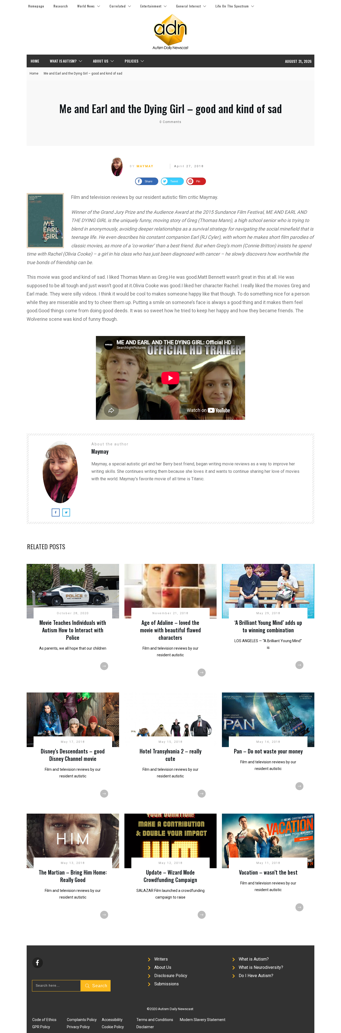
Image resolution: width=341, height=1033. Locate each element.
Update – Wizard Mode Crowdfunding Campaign (170, 876)
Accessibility (112, 1020)
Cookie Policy (113, 1027)
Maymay (145, 166)
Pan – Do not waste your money (268, 751)
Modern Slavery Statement (202, 1020)
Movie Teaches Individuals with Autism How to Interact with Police (72, 629)
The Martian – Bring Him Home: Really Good (73, 876)
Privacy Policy (78, 1027)
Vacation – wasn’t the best (268, 872)
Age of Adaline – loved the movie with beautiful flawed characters (170, 629)
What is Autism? (254, 959)
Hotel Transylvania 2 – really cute (170, 755)
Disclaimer (145, 1027)
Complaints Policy (82, 1020)
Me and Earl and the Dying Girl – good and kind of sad (170, 108)
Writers (161, 959)
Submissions (166, 983)
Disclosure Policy (170, 975)
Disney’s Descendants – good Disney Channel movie (73, 755)
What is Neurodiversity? (261, 967)
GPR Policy (41, 1027)
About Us (162, 967)
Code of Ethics (44, 1020)
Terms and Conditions (154, 1020)
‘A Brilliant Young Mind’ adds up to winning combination (268, 626)
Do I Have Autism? (256, 975)
